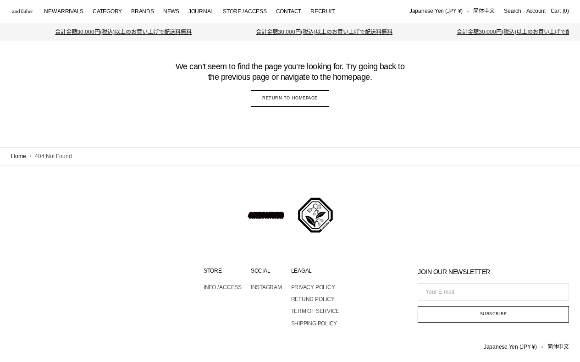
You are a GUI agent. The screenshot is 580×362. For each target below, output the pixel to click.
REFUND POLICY (313, 299)
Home (18, 156)
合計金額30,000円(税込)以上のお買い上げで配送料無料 (121, 32)
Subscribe (493, 314)
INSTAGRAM (266, 287)
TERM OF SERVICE (315, 311)
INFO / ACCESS (223, 287)
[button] (436, 11)
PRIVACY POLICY (313, 287)
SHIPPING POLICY (314, 323)
